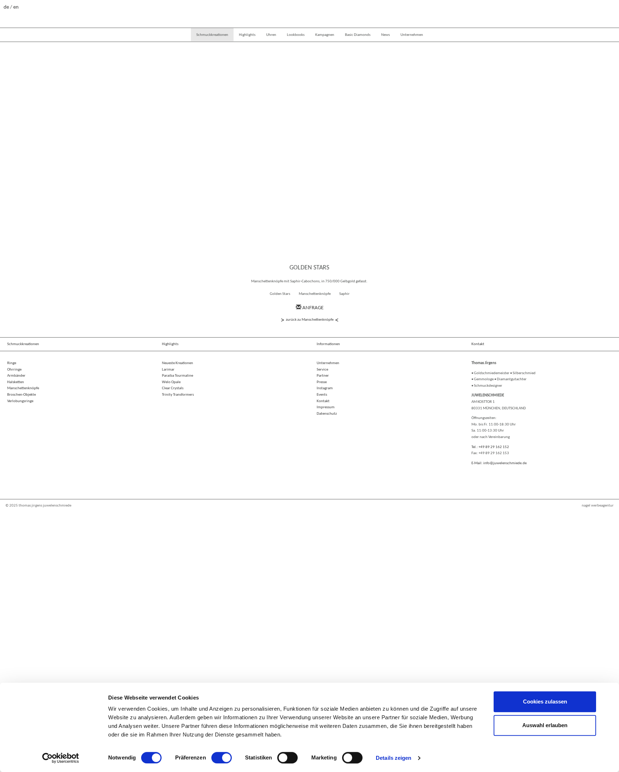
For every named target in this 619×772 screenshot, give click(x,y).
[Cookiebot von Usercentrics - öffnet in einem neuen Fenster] (60, 758)
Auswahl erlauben (544, 725)
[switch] (221, 757)
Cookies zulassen (545, 701)
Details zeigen (393, 758)
